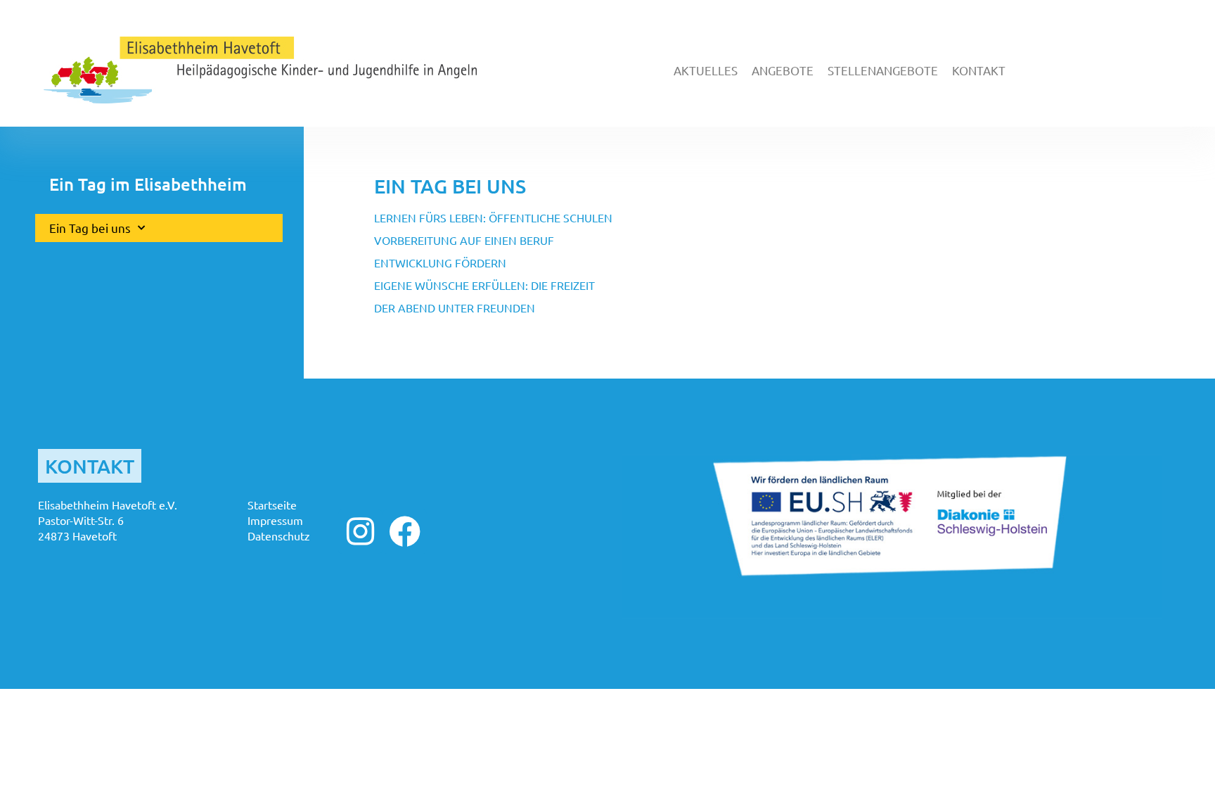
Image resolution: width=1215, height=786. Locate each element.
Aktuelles (706, 70)
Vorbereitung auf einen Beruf (464, 240)
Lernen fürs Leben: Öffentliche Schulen (493, 217)
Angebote (783, 70)
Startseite (272, 504)
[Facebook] (404, 531)
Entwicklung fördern (440, 262)
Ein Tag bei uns (90, 227)
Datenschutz (279, 535)
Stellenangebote (883, 70)
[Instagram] (360, 531)
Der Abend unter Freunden (454, 307)
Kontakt (978, 70)
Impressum (275, 520)
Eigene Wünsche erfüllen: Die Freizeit (484, 285)
